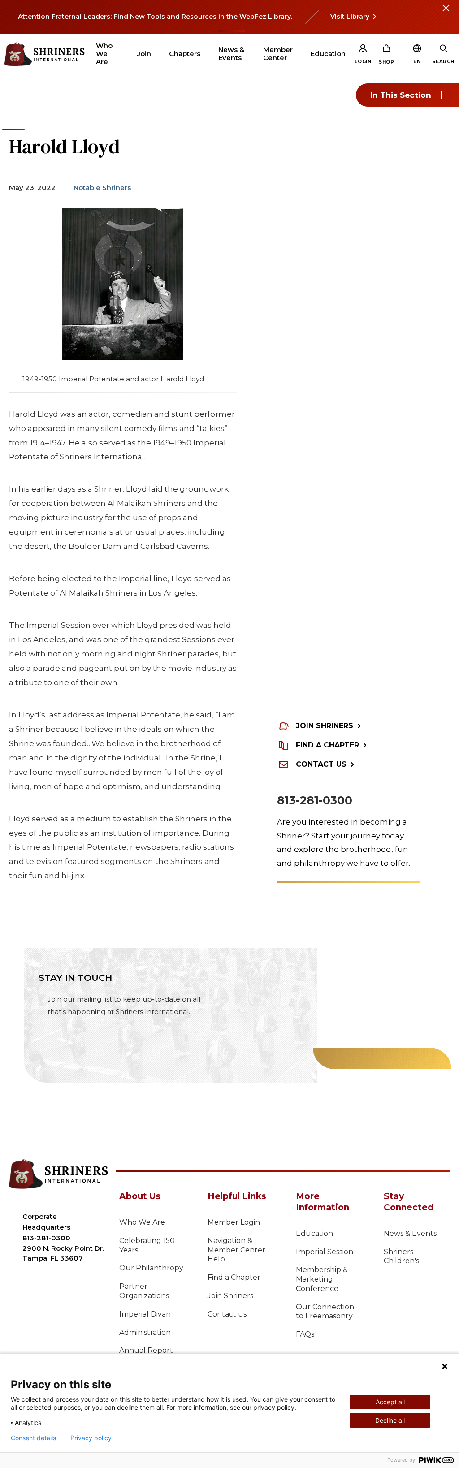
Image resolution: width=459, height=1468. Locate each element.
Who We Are (142, 1222)
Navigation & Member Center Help (236, 1250)
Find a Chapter (234, 1277)
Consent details (33, 1438)
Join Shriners (230, 1295)
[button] (416, 61)
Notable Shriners (102, 187)
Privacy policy (91, 1438)
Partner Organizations (144, 1291)
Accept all (390, 1402)
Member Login (234, 1222)
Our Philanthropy (151, 1268)
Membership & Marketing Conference (322, 1279)
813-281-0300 (314, 800)
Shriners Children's (401, 1256)
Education (314, 1233)
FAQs (305, 1334)
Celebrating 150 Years (147, 1245)
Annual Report (146, 1350)
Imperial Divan (145, 1314)
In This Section (400, 95)
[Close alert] (446, 13)
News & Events (410, 1233)
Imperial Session (324, 1252)
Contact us (227, 1314)
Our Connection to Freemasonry (325, 1312)
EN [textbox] (416, 62)
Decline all (390, 1420)
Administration (145, 1332)
